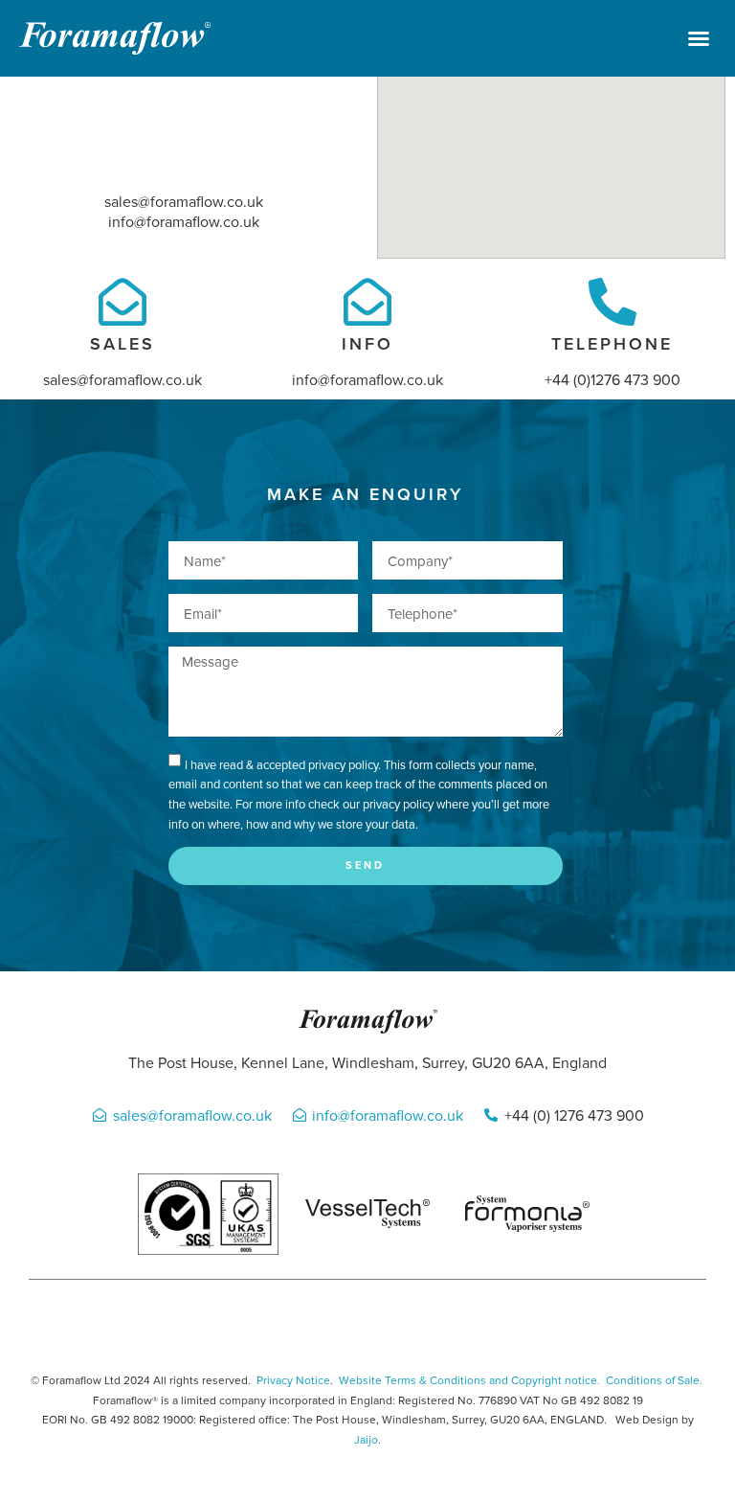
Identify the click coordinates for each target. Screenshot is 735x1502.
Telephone (612, 343)
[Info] (367, 302)
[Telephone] (612, 302)
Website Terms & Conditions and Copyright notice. (469, 1380)
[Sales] (122, 302)
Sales (122, 343)
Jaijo (366, 1439)
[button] (698, 38)
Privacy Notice (293, 1380)
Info (367, 343)
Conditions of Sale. (654, 1380)
